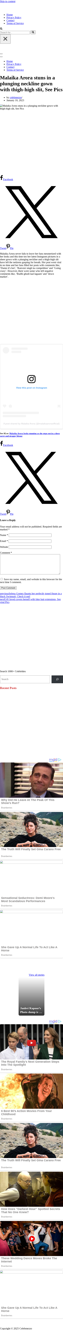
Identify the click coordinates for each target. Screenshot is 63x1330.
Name (4, 535)
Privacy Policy (13, 17)
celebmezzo (16, 97)
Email (4, 541)
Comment (6, 552)
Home (9, 14)
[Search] (33, 32)
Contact (10, 20)
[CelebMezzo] (16, 9)
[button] (1, 29)
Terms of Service (15, 23)
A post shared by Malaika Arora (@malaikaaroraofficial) (31, 423)
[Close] (5, 39)
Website (4, 547)
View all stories (36, 974)
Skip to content (7, 1)
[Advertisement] (31, 142)
